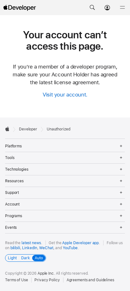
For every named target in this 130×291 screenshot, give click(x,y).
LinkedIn (29, 248)
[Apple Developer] (19, 7)
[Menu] (122, 7)
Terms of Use (16, 280)
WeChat (46, 248)
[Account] (107, 7)
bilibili (15, 248)
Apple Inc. (46, 273)
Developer (28, 129)
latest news (31, 243)
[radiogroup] (25, 258)
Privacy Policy (47, 280)
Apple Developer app (80, 243)
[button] (92, 7)
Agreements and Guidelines (90, 280)
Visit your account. (65, 94)
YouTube (70, 248)
